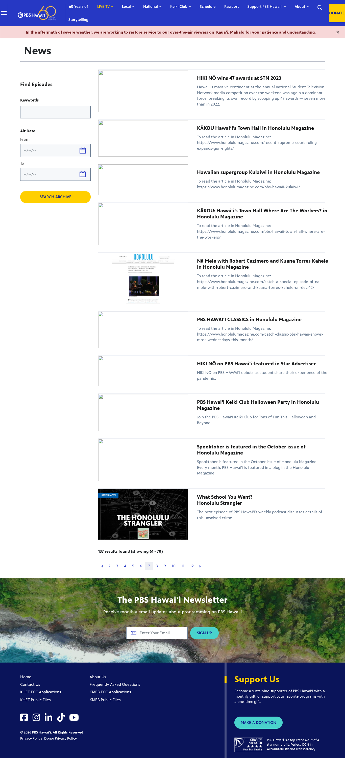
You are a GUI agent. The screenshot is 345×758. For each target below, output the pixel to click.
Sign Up (204, 632)
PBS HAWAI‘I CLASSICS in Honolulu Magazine (249, 319)
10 (174, 566)
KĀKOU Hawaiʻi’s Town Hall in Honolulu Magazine (255, 128)
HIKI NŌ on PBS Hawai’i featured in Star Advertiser (256, 364)
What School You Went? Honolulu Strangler (225, 500)
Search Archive (55, 196)
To (22, 163)
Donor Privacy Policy (60, 738)
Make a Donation (258, 722)
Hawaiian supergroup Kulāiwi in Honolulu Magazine (258, 172)
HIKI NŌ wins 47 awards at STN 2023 (239, 78)
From (25, 139)
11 (182, 566)
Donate (337, 13)
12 (192, 566)
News (37, 50)
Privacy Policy (31, 738)
